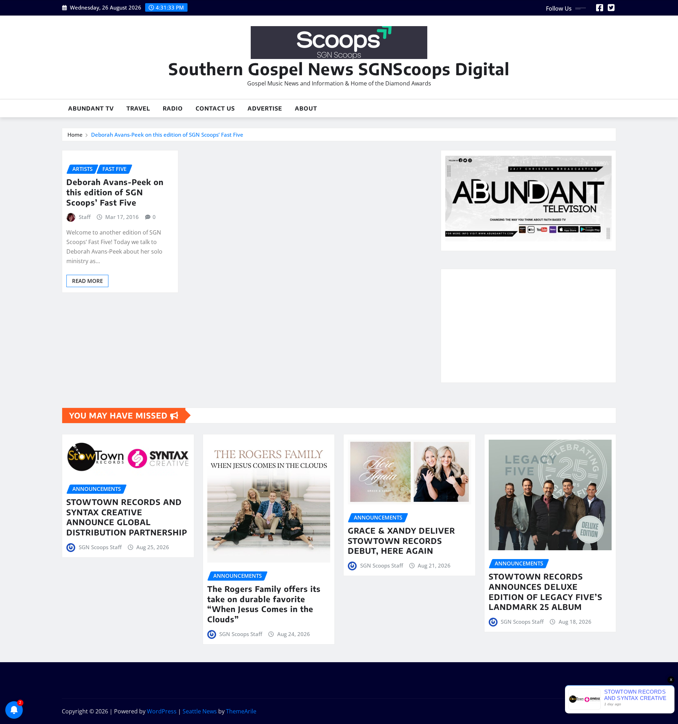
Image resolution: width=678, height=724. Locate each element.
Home (75, 134)
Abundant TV (91, 108)
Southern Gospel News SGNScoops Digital (339, 69)
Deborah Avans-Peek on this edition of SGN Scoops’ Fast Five (167, 134)
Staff (84, 216)
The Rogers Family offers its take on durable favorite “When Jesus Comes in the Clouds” (264, 604)
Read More (87, 280)
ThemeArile (241, 711)
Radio (173, 108)
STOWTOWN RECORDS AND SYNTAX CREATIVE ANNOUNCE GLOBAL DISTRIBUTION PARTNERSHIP (126, 517)
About (306, 108)
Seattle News (200, 711)
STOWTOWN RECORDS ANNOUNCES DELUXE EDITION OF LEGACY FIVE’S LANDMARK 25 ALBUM (545, 591)
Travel (138, 108)
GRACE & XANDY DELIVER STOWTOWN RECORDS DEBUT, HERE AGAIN (401, 541)
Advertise (265, 108)
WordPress (162, 711)
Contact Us (215, 108)
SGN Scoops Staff (100, 547)
